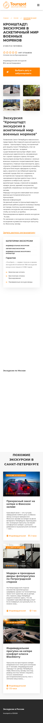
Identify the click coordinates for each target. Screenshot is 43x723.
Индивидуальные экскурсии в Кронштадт (18, 252)
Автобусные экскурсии (15, 248)
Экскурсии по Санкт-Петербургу (30, 18)
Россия (16, 18)
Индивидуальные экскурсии (17, 245)
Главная (5, 18)
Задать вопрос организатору (19, 232)
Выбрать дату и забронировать (23, 72)
